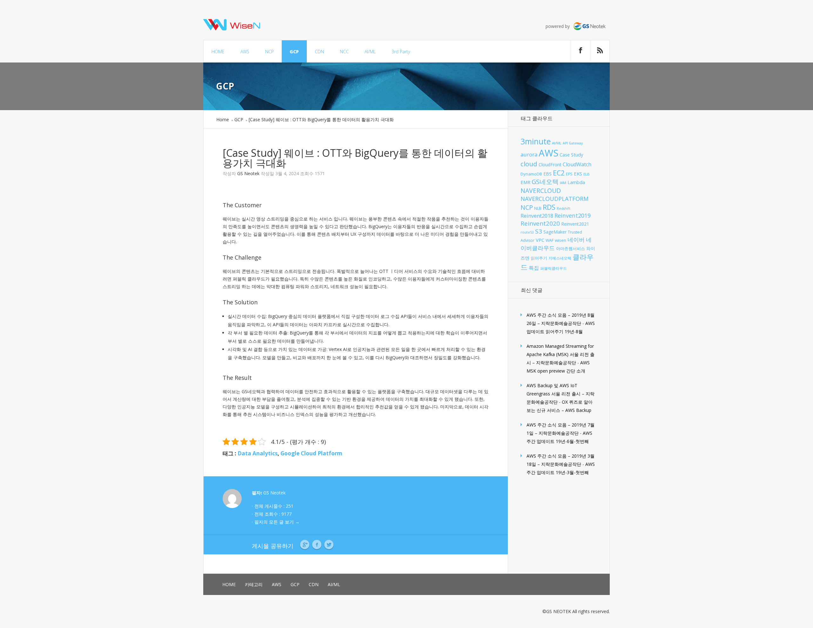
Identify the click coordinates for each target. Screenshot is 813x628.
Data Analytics (258, 453)
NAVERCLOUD (541, 190)
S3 (538, 231)
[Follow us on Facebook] (580, 50)
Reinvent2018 (537, 215)
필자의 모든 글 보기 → (276, 522)
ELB (586, 174)
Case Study (571, 155)
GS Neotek (248, 173)
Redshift (563, 208)
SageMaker (555, 232)
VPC (540, 240)
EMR (525, 182)
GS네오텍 (545, 181)
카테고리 (254, 584)
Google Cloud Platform (311, 453)
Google (305, 545)
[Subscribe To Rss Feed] (599, 50)
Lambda (576, 182)
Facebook (317, 545)
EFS (569, 174)
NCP (269, 52)
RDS (549, 207)
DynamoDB (531, 174)
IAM (563, 182)
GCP (294, 52)
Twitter (329, 545)
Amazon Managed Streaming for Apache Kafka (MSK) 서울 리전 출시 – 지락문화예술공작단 (561, 354)
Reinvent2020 (540, 223)
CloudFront (550, 165)
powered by (560, 26)
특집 (534, 267)
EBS (547, 174)
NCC (344, 52)
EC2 (559, 172)
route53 (527, 232)
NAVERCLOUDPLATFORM (554, 198)
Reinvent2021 (575, 224)
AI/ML (370, 52)
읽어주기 (539, 258)
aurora (529, 154)
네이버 (576, 239)
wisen (560, 240)
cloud (529, 163)
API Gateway (573, 143)
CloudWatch (577, 164)
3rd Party (401, 52)
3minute (536, 141)
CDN (319, 52)
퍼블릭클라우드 (553, 268)
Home (222, 119)
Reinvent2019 (572, 215)
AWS (244, 52)
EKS (578, 173)
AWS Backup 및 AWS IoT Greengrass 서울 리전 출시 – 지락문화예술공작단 (561, 393)
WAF (550, 240)
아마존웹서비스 (570, 248)
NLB (537, 208)
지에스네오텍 (559, 258)
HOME (218, 52)
